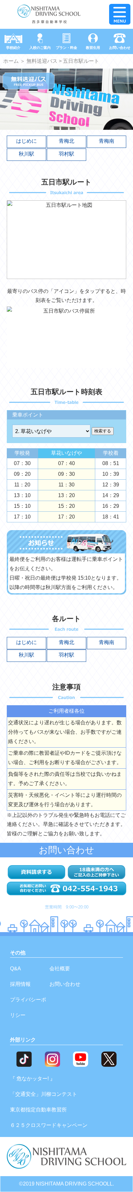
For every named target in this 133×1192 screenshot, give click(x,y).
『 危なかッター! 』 (32, 1078)
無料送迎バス (41, 61)
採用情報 (20, 984)
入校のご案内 (40, 48)
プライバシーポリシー (28, 1007)
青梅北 (66, 141)
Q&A (15, 968)
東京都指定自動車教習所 (38, 1109)
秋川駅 (26, 154)
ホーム (11, 61)
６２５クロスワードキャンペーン (48, 1125)
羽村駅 (66, 154)
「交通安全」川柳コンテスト (43, 1094)
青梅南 (106, 141)
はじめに (26, 141)
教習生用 (93, 48)
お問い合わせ (119, 48)
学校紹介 (13, 48)
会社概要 (59, 968)
